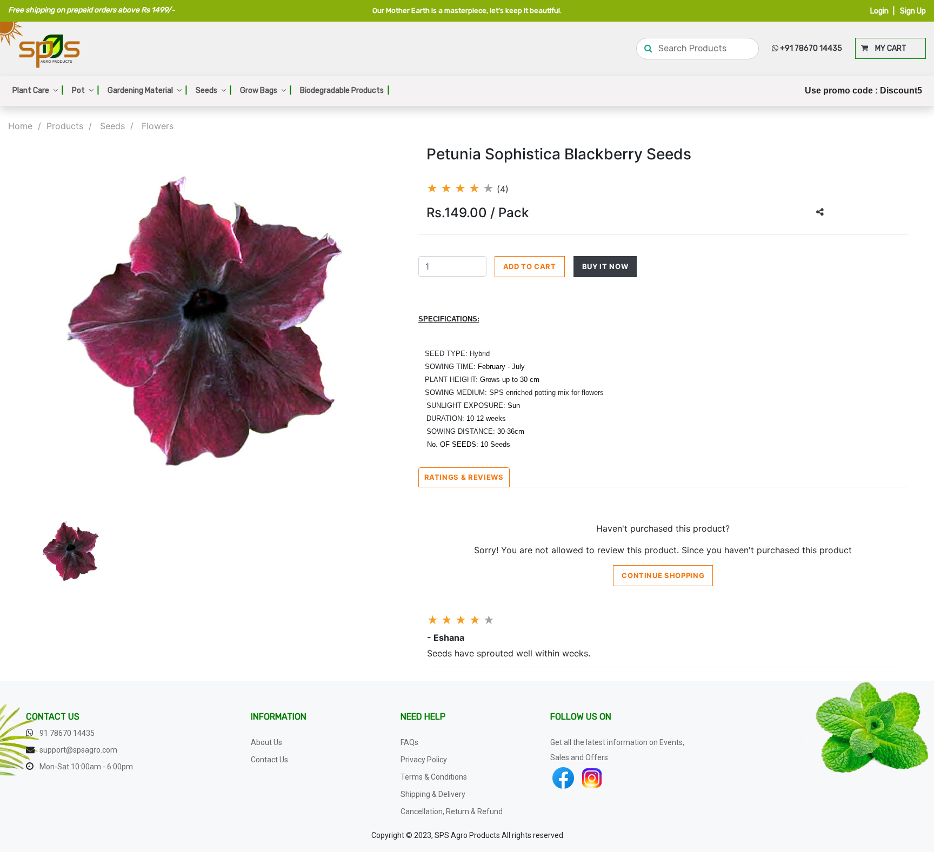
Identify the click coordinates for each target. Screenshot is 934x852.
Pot (85, 90)
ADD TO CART (529, 266)
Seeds (213, 90)
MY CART (887, 48)
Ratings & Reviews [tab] (464, 477)
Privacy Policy (424, 759)
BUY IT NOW (605, 266)
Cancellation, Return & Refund (452, 811)
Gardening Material (147, 90)
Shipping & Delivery (433, 794)
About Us (266, 742)
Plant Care (37, 90)
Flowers (158, 125)
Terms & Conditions (434, 777)
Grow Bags (265, 90)
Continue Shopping (663, 575)
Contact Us (269, 759)
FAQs (409, 742)
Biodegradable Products (344, 90)
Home (20, 125)
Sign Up (913, 11)
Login (879, 11)
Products (64, 125)
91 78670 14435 (67, 733)
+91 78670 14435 (810, 48)
